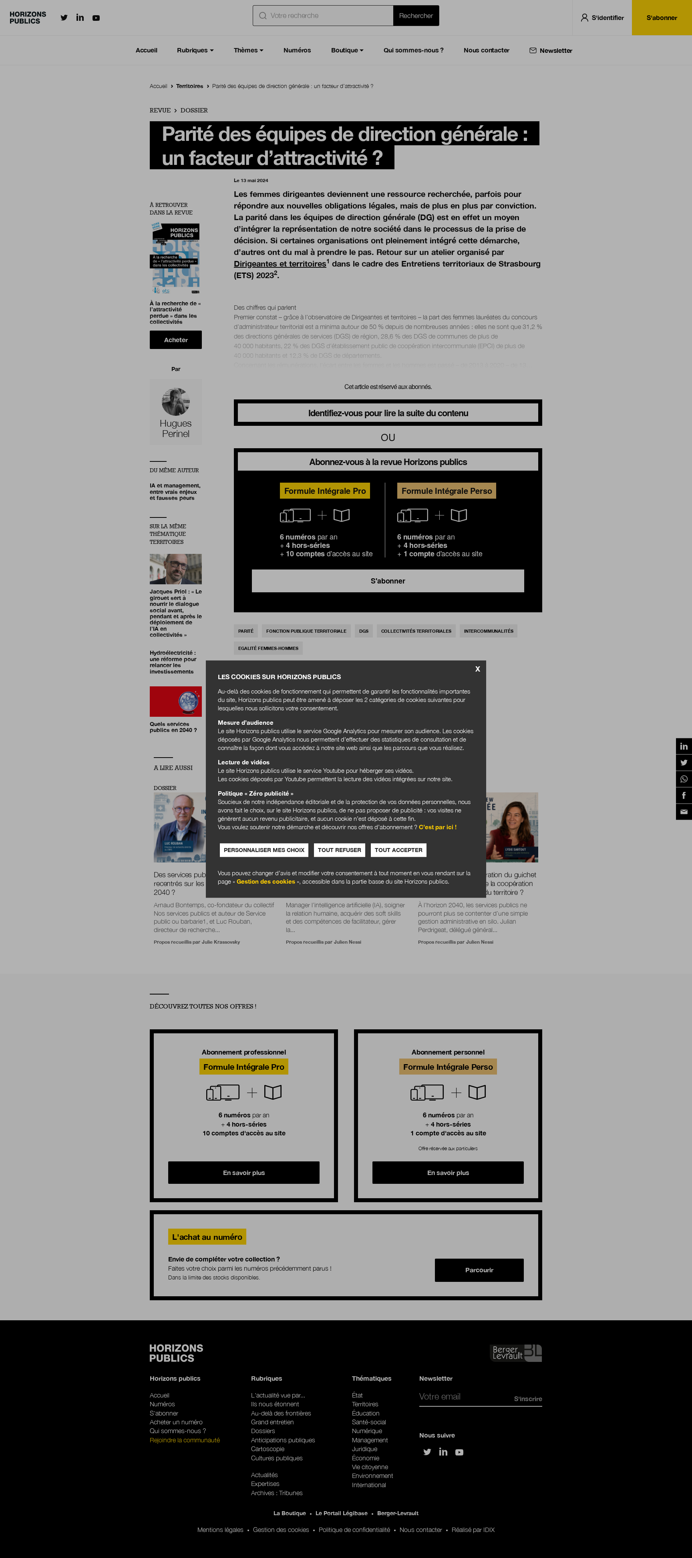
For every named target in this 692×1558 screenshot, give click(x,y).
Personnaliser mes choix (264, 849)
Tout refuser (339, 849)
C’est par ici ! (438, 826)
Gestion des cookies (266, 881)
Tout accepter (398, 849)
